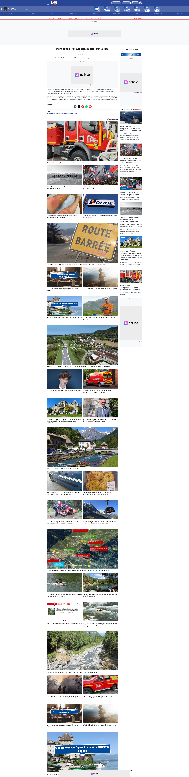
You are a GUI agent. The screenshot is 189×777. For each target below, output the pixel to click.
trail (54, 113)
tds (76, 113)
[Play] (2, 9)
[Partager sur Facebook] (74, 107)
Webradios (73, 14)
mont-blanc (49, 113)
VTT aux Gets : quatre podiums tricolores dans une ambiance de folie (130, 161)
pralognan (68, 113)
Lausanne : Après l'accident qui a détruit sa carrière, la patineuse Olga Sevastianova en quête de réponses (131, 255)
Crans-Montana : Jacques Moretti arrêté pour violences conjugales (130, 219)
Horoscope (158, 14)
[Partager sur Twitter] (78, 107)
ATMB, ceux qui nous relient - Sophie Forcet (129, 194)
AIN (65, 18)
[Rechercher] (140, 2)
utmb (73, 113)
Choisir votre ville (138, 18)
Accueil (10, 14)
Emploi (179, 14)
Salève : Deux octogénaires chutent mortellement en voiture (130, 288)
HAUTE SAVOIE (51, 18)
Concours (116, 14)
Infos (52, 14)
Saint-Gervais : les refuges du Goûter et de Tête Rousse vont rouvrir (130, 129)
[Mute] (27, 9)
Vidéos (137, 14)
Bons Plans (32, 14)
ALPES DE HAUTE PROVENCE (92, 18)
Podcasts (94, 14)
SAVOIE (60, 18)
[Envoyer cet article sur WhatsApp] (86, 107)
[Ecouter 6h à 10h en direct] (131, 54)
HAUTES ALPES (78, 18)
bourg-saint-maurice (60, 113)
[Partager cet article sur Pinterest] (82, 107)
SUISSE (70, 18)
